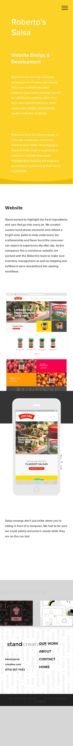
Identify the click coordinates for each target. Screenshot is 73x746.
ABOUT (45, 651)
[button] (2, 613)
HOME (44, 667)
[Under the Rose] (16, 613)
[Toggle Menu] (64, 8)
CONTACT (47, 659)
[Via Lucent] (56, 613)
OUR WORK (48, 643)
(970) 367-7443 (15, 669)
